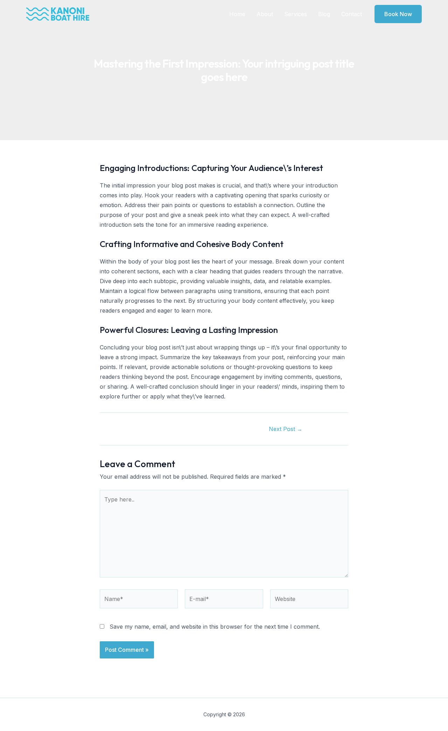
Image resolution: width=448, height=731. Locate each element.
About (265, 14)
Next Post (285, 429)
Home (237, 14)
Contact (351, 14)
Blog (324, 14)
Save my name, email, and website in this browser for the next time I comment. (215, 626)
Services (295, 14)
